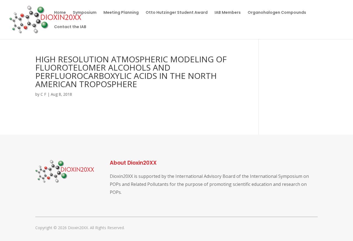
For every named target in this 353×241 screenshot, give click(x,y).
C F (43, 94)
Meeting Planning (121, 12)
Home (60, 12)
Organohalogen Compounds (277, 12)
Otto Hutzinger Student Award (177, 12)
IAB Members (228, 12)
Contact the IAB (70, 27)
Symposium (85, 12)
